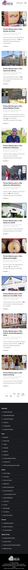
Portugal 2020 (6, 426)
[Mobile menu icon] (25, 3)
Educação (5, 448)
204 (23, 394)
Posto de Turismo (7, 480)
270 (18, 396)
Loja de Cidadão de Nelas (9, 458)
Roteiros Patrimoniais (8, 487)
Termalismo (6, 511)
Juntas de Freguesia (8, 419)
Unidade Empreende (8, 523)
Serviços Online (7, 541)
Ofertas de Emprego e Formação (11, 465)
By (6, 34)
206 (11, 396)
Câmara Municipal (7, 412)
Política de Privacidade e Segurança (12, 568)
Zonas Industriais (7, 530)
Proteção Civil (6, 462)
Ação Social (6, 440)
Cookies (22, 568)
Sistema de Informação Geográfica (12, 545)
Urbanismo (6, 455)
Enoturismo (6, 501)
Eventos (5, 33)
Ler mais (5, 46)
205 (7, 396)
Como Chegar (6, 473)
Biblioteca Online (7, 548)
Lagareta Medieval (7, 497)
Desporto (5, 451)
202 (14, 394)
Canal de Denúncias (8, 429)
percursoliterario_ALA (10, 494)
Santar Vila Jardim (7, 515)
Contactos (5, 422)
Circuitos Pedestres (8, 490)
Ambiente (5, 437)
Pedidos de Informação (9, 538)
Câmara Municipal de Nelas (10, 564)
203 (19, 394)
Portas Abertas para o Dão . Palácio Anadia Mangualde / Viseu (13, 333)
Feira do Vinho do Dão (12, 33)
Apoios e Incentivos (8, 526)
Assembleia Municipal (8, 415)
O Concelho (6, 476)
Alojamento (6, 483)
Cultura (5, 444)
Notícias (19, 33)
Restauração (6, 508)
